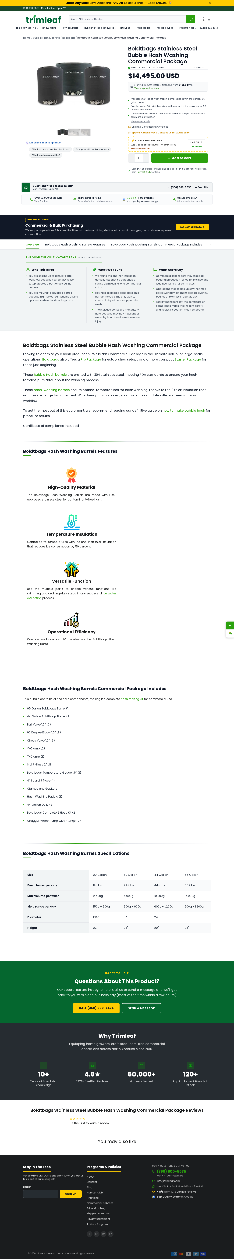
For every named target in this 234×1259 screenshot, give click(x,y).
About (90, 1177)
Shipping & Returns (98, 1213)
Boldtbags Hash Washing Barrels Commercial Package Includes (156, 244)
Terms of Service (66, 1253)
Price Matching (96, 1208)
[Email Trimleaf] (110, 1234)
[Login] (203, 19)
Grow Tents (49, 28)
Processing (143, 28)
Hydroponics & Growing (99, 28)
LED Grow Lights (26, 28)
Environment (70, 28)
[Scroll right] (210, 244)
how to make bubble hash (184, 410)
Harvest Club (144, 172)
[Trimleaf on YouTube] (96, 1234)
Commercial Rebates (100, 1203)
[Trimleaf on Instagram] (103, 1234)
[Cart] (208, 19)
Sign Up (70, 1194)
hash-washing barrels (52, 390)
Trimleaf (40, 1253)
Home (27, 38)
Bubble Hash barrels (50, 374)
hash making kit (132, 699)
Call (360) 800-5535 (96, 1008)
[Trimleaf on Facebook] (89, 1234)
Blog (89, 1187)
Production (186, 28)
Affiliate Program (97, 1224)
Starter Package (188, 359)
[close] (210, 2)
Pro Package (91, 359)
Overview (32, 244)
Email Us (203, 187)
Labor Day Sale (209, 28)
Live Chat (162, 1186)
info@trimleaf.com (168, 1181)
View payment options (146, 88)
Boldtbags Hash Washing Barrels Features (75, 244)
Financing (93, 1198)
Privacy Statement (98, 1219)
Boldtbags (68, 38)
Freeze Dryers (165, 28)
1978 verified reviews (183, 1192)
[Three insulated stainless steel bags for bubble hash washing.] (74, 84)
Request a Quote (191, 227)
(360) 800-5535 (181, 187)
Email (27, 1187)
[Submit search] (190, 19)
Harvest (125, 28)
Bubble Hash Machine (46, 38)
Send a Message (141, 1008)
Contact (92, 1182)
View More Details (140, 121)
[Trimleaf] (43, 19)
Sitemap (50, 1253)
